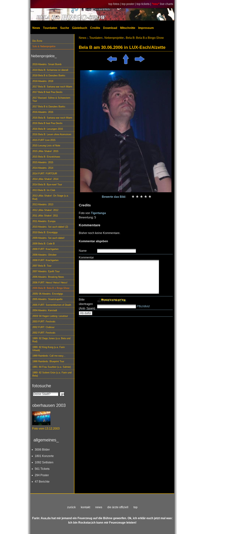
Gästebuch (79, 27)
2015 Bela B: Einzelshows (46, 156)
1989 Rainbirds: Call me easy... (48, 355)
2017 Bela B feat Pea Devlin (47, 92)
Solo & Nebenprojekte (43, 46)
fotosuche (41, 385)
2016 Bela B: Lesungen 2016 (47, 129)
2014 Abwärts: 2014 (42, 167)
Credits (95, 27)
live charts (166, 3)
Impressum (146, 27)
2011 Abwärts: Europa (43, 221)
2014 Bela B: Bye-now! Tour (47, 184)
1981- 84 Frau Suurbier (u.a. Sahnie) (51, 367)
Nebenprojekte (114, 37)
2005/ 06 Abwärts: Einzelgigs (47, 293)
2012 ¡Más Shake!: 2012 (45, 210)
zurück (71, 507)
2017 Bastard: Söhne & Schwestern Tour (51, 99)
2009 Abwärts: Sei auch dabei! (48, 238)
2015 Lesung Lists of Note (46, 145)
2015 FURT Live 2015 (43, 140)
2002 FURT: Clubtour (43, 327)
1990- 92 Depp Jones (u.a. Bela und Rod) (51, 340)
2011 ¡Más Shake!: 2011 (45, 215)
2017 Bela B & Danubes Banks (48, 106)
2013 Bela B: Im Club (43, 190)
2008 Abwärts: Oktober (44, 254)
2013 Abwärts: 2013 (42, 204)
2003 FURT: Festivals (43, 321)
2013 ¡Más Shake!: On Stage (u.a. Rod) (50, 197)
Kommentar (86, 257)
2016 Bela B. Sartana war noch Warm (52, 117)
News (36, 27)
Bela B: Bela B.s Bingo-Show (145, 37)
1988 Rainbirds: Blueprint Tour (48, 361)
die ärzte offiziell (117, 507)
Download (110, 27)
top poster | (129, 3)
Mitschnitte (127, 27)
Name (83, 250)
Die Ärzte (37, 41)
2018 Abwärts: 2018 (42, 81)
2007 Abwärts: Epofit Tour (46, 271)
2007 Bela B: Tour (41, 265)
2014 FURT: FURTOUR (44, 173)
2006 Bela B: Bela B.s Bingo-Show (50, 288)
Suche (64, 27)
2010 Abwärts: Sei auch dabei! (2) (50, 226)
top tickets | (144, 3)
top (135, 507)
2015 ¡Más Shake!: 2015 (45, 151)
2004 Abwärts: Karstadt (44, 310)
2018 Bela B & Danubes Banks (48, 75)
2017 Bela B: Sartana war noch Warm (52, 86)
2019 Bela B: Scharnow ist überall (50, 70)
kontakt (85, 507)
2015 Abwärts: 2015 (42, 162)
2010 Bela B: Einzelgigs (45, 232)
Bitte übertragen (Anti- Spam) (87, 304)
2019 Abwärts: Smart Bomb (46, 64)
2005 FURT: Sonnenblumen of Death (51, 304)
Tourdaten (50, 27)
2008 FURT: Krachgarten (45, 260)
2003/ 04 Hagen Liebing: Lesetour (50, 316)
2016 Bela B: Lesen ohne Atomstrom (51, 134)
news (98, 507)
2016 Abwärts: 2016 (42, 112)
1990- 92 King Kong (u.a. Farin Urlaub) (48, 349)
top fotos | (115, 3)
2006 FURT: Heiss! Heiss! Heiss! (49, 282)
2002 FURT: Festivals (43, 332)
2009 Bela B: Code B (43, 243)
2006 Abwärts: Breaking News (48, 277)
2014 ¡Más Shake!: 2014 (45, 179)
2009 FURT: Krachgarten (45, 249)
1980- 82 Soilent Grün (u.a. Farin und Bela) (51, 374)
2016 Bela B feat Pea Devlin (47, 123)
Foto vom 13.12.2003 (46, 428)
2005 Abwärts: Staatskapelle (47, 299)
